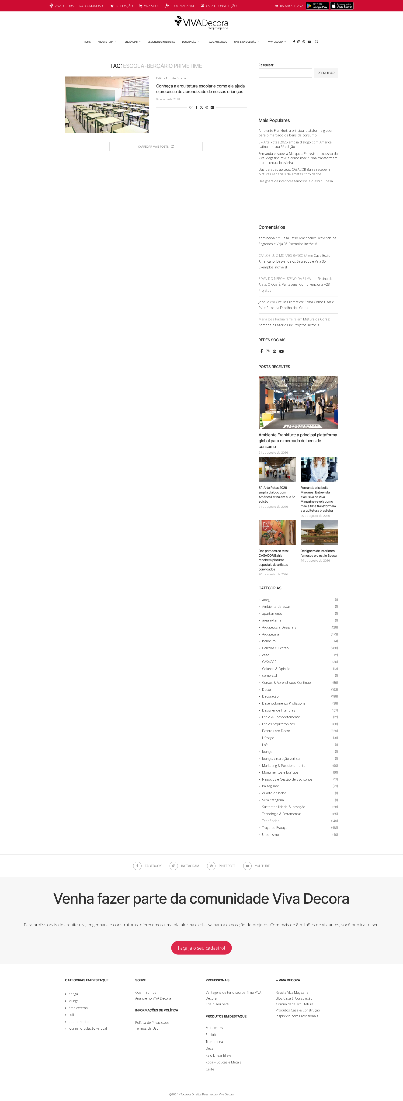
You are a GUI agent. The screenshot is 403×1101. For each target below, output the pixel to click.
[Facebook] (294, 42)
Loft (300, 745)
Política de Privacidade (152, 1022)
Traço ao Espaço (216, 41)
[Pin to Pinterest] (206, 107)
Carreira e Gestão (245, 41)
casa (300, 655)
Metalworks (214, 1027)
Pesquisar (266, 65)
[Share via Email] (212, 107)
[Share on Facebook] (197, 107)
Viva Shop (152, 6)
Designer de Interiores (161, 41)
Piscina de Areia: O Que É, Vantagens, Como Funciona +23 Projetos (296, 284)
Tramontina (214, 1041)
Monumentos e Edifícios (300, 772)
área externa (300, 620)
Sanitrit (211, 1034)
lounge (300, 751)
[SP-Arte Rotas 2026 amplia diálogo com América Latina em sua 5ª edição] (277, 469)
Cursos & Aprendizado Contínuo (300, 682)
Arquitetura (105, 41)
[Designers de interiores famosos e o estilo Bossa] (319, 532)
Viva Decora (64, 6)
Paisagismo (300, 786)
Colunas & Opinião (300, 669)
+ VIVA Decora (274, 41)
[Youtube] (309, 42)
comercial (300, 675)
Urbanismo (300, 834)
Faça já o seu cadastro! (201, 948)
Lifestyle (300, 738)
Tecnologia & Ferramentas (300, 814)
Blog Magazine (183, 6)
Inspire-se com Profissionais (297, 1016)
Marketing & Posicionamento (300, 765)
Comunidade (94, 6)
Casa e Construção (221, 6)
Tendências (130, 41)
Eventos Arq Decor (300, 731)
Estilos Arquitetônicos (300, 724)
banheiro (300, 641)
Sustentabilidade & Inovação (300, 807)
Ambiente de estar (300, 606)
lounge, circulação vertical (300, 758)
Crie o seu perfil (217, 1004)
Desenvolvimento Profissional (300, 703)
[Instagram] (298, 42)
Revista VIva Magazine (292, 992)
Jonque (264, 302)
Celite (210, 1069)
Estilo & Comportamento (300, 717)
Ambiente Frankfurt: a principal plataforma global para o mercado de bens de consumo (295, 132)
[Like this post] (190, 107)
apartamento (300, 613)
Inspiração (124, 6)
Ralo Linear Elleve (219, 1055)
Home (87, 41)
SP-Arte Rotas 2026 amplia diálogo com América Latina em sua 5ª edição (277, 494)
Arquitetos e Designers (300, 627)
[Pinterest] (303, 42)
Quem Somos (145, 992)
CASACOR (300, 662)
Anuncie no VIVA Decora (153, 998)
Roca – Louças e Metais (223, 1062)
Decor (300, 689)
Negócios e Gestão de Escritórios (300, 779)
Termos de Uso (147, 1028)
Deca (209, 1048)
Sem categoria (300, 800)
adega (300, 599)
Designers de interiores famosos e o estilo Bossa (296, 181)
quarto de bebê (300, 793)
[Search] (316, 42)
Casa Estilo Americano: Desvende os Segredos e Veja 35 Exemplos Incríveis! (294, 261)
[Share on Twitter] (201, 107)
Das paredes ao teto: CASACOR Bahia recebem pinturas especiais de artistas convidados (294, 171)
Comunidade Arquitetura (294, 1004)
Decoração (189, 41)
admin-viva (267, 238)
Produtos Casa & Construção (298, 1010)
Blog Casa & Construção (294, 998)
